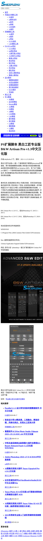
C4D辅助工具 (13, 44)
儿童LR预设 (13, 65)
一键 (20, 531)
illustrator (33, 536)
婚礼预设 (12, 70)
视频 (30, 533)
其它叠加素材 (13, 87)
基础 (26, 533)
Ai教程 (11, 111)
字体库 (11, 92)
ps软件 (11, 22)
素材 (6, 536)
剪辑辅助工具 (9, 32)
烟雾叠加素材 (13, 80)
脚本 (23, 399)
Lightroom (26, 536)
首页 (6, 12)
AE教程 (11, 107)
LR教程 (11, 123)
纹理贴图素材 (13, 85)
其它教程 (12, 121)
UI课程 (11, 128)
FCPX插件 (12, 41)
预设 (24, 531)
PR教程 (11, 99)
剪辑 (20, 536)
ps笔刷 (11, 24)
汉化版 (16, 399)
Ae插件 (11, 34)
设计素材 (8, 78)
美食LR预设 (13, 58)
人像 (15, 531)
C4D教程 (12, 116)
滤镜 (37, 531)
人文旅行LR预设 (14, 56)
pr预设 (11, 39)
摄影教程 (12, 126)
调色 (28, 531)
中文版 (11, 533)
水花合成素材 (13, 82)
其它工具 (8, 94)
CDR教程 (12, 114)
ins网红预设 (13, 51)
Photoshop (4, 531)
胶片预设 (12, 63)
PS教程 (11, 109)
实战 (39, 533)
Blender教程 (13, 104)
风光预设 (12, 68)
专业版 (8, 399)
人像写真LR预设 (14, 53)
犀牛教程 (12, 119)
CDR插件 (12, 27)
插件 (11, 531)
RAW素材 (12, 90)
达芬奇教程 (13, 102)
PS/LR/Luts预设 (10, 46)
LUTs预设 (12, 48)
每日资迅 (12, 131)
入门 (21, 533)
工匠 (12, 399)
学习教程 (8, 97)
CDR (15, 536)
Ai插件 (11, 29)
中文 (20, 399)
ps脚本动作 (13, 19)
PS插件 (11, 17)
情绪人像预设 (13, 75)
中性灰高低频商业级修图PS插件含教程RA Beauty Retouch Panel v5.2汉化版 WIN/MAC (22, 445)
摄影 (11, 536)
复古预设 (12, 61)
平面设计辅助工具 (11, 15)
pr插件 (11, 36)
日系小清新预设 (14, 73)
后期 (33, 531)
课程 (34, 533)
